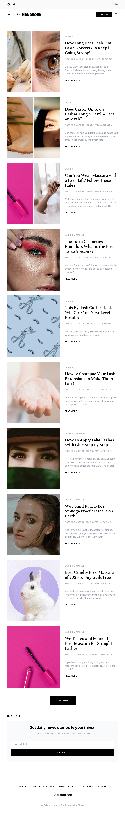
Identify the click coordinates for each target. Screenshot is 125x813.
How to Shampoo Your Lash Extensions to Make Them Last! (90, 379)
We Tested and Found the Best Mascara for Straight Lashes (88, 643)
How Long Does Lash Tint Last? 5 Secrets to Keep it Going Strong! (88, 48)
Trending (81, 433)
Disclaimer (87, 786)
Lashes (69, 36)
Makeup (80, 235)
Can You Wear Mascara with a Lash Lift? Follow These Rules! (91, 180)
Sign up (22, 786)
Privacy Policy (67, 786)
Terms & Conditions (42, 786)
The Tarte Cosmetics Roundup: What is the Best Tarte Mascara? (89, 246)
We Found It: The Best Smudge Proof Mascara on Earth (89, 511)
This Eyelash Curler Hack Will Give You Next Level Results (88, 312)
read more (71, 80)
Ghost (80, 805)
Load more (62, 700)
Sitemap (102, 786)
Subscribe (104, 14)
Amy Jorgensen (103, 59)
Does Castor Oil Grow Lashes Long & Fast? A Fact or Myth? (89, 114)
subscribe (62, 752)
